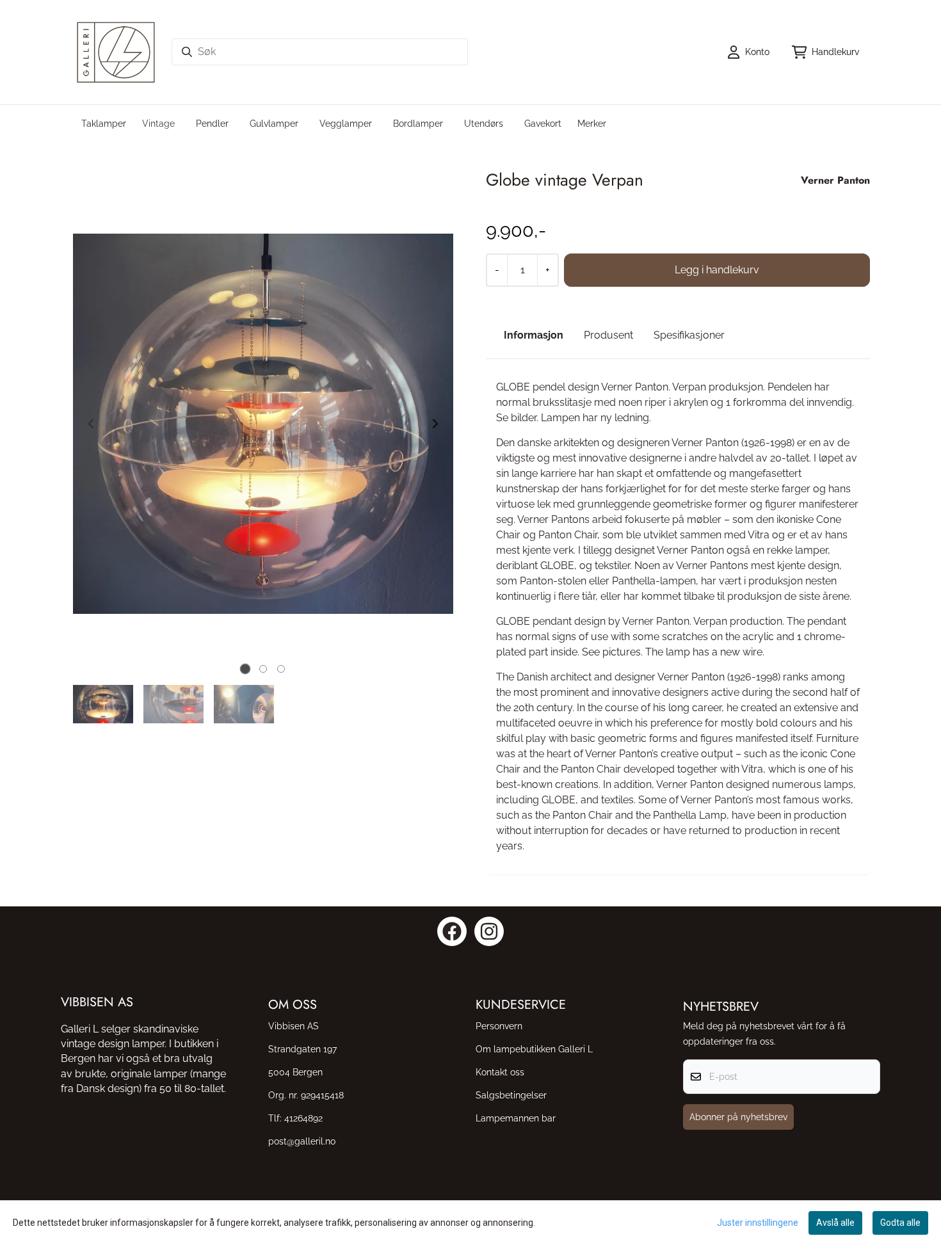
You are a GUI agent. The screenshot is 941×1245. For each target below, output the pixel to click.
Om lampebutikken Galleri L (534, 1048)
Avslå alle (835, 1222)
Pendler (212, 123)
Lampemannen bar (516, 1117)
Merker (591, 123)
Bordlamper (418, 123)
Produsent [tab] (608, 335)
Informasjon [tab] (533, 335)
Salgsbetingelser (511, 1094)
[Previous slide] (91, 424)
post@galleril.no (301, 1141)
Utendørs (483, 123)
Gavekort (542, 123)
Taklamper (103, 123)
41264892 (303, 1117)
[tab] (245, 668)
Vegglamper (345, 123)
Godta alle (900, 1222)
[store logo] (116, 52)
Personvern (499, 1025)
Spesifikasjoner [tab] (689, 335)
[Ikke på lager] (717, 270)
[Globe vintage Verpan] (263, 424)
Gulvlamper (274, 123)
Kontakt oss (500, 1071)
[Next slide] (434, 424)
